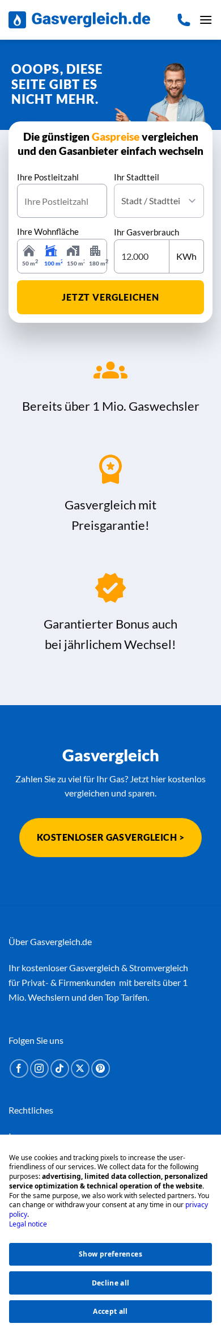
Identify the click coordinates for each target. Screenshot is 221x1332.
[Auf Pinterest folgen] (100, 1068)
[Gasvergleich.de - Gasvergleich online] (79, 20)
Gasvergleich (94, 967)
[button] (205, 19)
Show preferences (110, 1254)
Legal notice (28, 1224)
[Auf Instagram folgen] (39, 1068)
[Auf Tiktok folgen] (59, 1068)
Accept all (110, 1311)
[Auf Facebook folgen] (19, 1068)
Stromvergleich (158, 967)
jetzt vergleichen (110, 297)
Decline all (111, 1283)
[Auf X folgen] (80, 1068)
